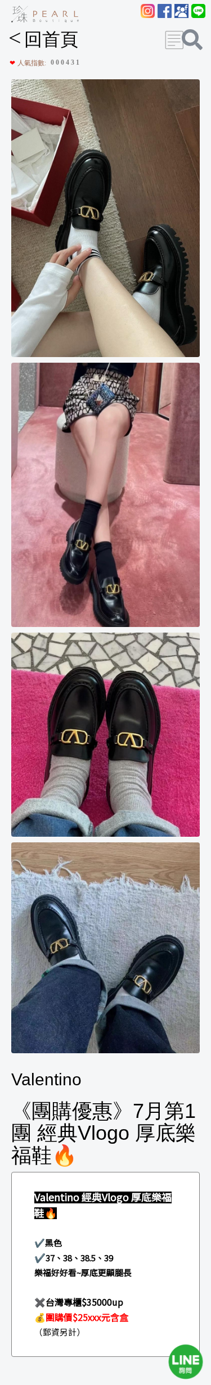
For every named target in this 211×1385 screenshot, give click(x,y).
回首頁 (43, 39)
